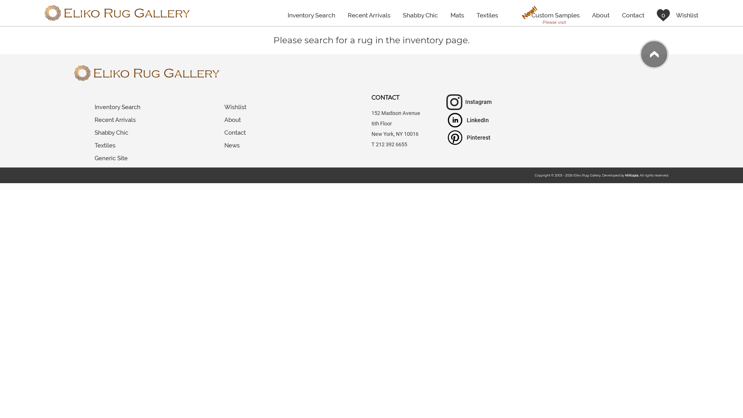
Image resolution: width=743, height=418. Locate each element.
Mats (457, 15)
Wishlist (235, 107)
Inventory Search (311, 15)
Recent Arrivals (369, 15)
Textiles (487, 15)
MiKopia (631, 175)
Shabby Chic (420, 15)
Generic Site (111, 158)
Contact (633, 15)
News (232, 145)
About (600, 15)
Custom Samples (550, 16)
